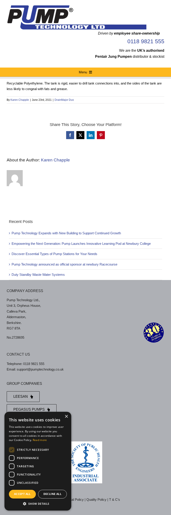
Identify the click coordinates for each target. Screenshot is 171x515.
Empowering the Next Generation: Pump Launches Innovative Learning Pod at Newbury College (81, 243)
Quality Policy (96, 499)
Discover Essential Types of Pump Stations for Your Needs (54, 254)
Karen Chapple (19, 99)
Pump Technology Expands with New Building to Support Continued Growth (66, 233)
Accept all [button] (22, 494)
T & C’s (114, 499)
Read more (40, 440)
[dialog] (37, 461)
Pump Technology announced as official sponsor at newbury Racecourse (64, 264)
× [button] (66, 416)
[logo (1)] (77, 6)
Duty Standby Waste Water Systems (38, 274)
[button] (38, 503)
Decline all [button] (52, 494)
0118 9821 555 (145, 41)
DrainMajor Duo (64, 99)
